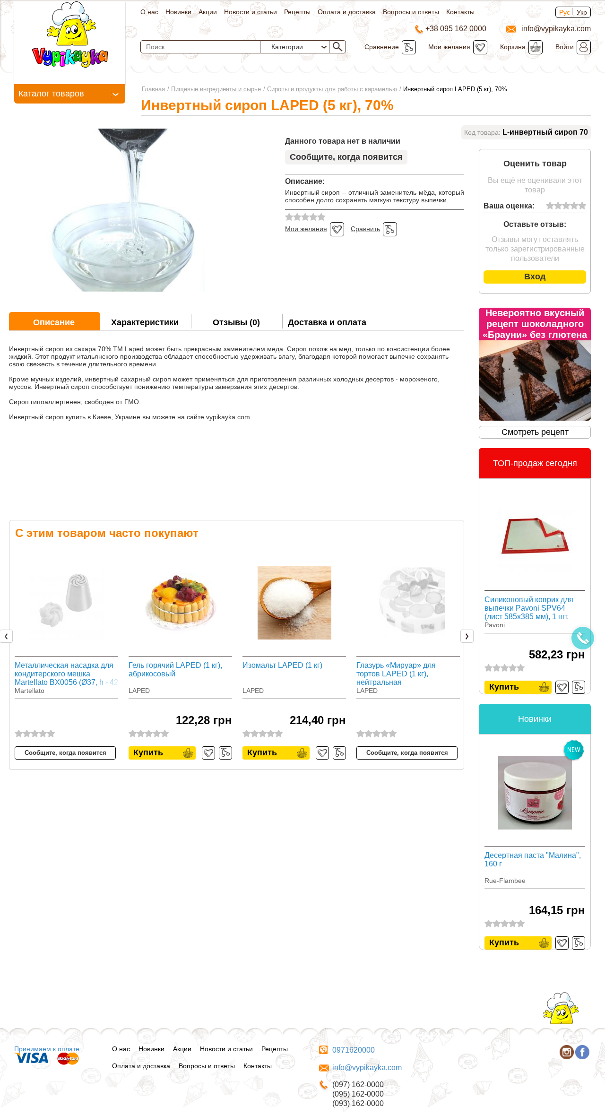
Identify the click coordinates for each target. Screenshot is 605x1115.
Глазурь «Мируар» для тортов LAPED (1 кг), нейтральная (396, 673)
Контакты (460, 12)
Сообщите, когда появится (346, 157)
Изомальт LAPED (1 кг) (282, 665)
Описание (54, 322)
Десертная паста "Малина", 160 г (532, 859)
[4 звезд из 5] (574, 206)
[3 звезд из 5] (566, 206)
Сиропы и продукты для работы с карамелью (332, 89)
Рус (564, 12)
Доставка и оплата (327, 322)
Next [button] (469, 637)
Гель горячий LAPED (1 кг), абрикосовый (175, 669)
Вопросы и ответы (411, 12)
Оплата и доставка (347, 12)
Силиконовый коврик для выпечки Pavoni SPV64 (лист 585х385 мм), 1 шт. (528, 608)
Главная (153, 89)
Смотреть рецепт (535, 432)
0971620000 (353, 1050)
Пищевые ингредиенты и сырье (216, 89)
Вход (534, 276)
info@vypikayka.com (367, 1067)
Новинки (178, 12)
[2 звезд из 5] (558, 206)
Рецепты (297, 12)
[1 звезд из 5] (550, 206)
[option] (66, 653)
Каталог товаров (51, 93)
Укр (582, 12)
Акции (208, 12)
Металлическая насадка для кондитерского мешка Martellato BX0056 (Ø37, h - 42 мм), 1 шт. (66, 674)
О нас (149, 12)
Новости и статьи (250, 12)
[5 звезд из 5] (582, 206)
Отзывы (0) (236, 322)
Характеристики (145, 322)
